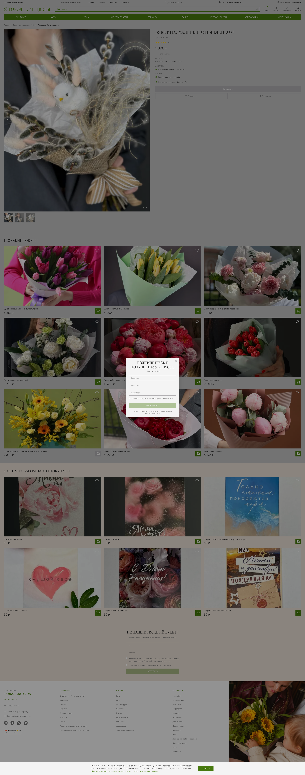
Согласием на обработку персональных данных (138, 771)
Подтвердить (152, 405)
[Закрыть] (175, 361)
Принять (206, 768)
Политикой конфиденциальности (104, 771)
